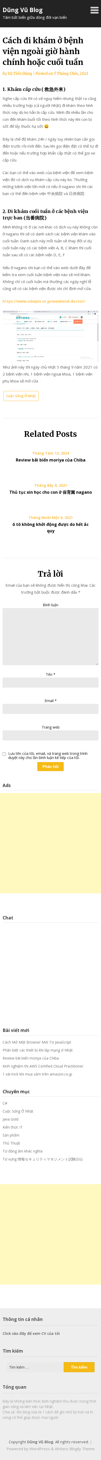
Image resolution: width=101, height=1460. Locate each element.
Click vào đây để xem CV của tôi (31, 1333)
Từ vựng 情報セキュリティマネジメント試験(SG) (43, 1159)
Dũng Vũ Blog (23, 10)
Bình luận (50, 604)
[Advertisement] (50, 843)
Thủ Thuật (11, 1143)
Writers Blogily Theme (75, 1448)
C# (5, 1103)
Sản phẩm (11, 1135)
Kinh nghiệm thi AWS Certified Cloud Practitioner (43, 1066)
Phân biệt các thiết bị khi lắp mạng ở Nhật (38, 1050)
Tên (50, 674)
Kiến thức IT (13, 1127)
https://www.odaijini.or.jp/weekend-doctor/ (44, 301)
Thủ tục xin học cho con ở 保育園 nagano (50, 492)
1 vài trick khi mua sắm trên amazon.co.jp (37, 1074)
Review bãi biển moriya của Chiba (50, 460)
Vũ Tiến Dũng (20, 73)
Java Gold (10, 1119)
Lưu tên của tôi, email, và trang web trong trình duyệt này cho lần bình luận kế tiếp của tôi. (48, 756)
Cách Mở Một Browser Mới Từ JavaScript (37, 1042)
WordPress (40, 1448)
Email (51, 700)
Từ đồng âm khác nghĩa (22, 1151)
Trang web (51, 727)
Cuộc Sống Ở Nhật (21, 396)
